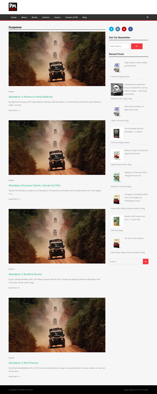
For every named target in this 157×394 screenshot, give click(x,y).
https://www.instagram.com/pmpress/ (117, 29)
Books (34, 17)
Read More (13, 110)
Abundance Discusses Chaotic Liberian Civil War (34, 185)
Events (57, 17)
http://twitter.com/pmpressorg (111, 29)
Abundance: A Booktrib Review (25, 274)
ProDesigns (143, 389)
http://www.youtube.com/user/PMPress (124, 29)
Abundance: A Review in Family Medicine (31, 96)
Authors (46, 17)
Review (11, 91)
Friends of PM (71, 17)
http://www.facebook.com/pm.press (130, 29)
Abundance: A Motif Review (23, 362)
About (24, 17)
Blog (85, 17)
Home (13, 17)
